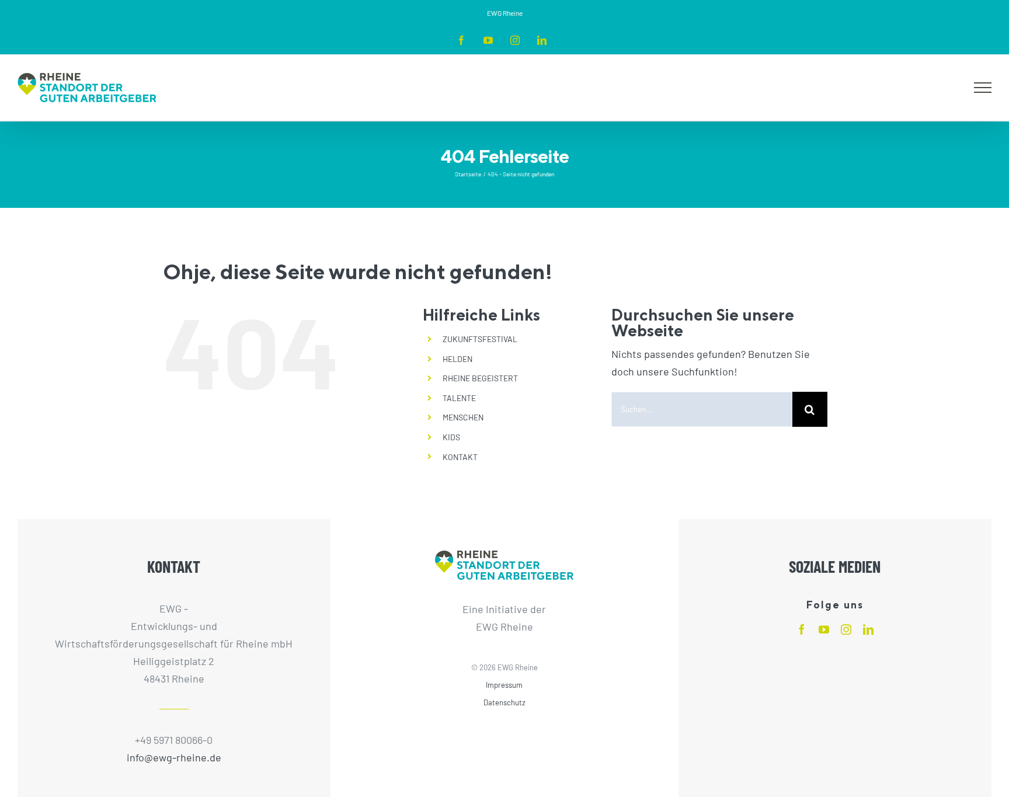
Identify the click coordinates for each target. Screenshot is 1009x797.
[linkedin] (868, 629)
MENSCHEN (463, 417)
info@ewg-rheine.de (174, 757)
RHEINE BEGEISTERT (480, 378)
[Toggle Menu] (983, 87)
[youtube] (824, 629)
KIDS (451, 437)
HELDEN (457, 359)
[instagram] (846, 629)
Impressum (504, 685)
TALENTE (459, 398)
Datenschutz (504, 702)
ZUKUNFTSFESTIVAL (480, 339)
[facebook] (801, 629)
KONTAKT (460, 457)
